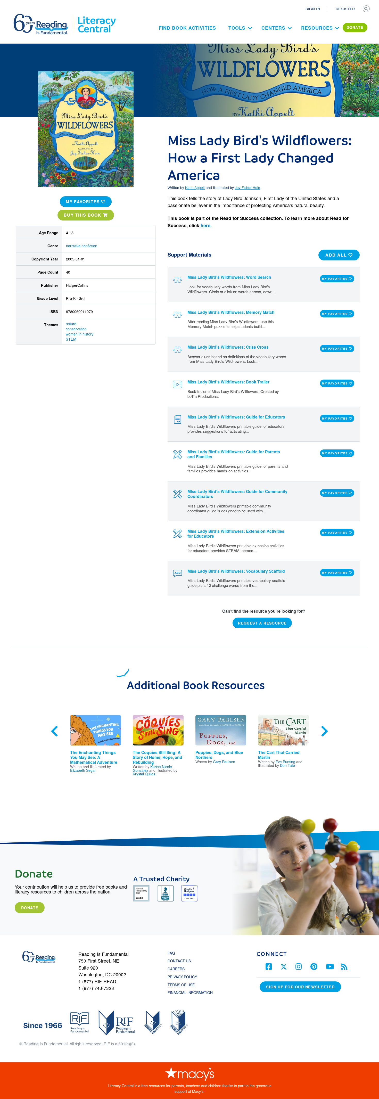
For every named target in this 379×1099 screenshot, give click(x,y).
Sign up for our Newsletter (300, 986)
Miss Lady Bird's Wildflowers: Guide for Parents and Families (233, 454)
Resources (317, 27)
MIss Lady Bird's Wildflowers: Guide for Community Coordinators (237, 493)
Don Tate (287, 765)
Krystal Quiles (144, 773)
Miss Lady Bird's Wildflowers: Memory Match (231, 312)
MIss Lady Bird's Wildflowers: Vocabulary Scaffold (236, 571)
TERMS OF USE (184, 984)
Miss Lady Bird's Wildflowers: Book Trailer (228, 382)
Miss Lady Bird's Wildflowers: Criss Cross (228, 347)
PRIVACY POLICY (182, 976)
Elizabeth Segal (82, 770)
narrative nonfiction (81, 245)
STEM (71, 339)
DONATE (355, 27)
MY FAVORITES (83, 201)
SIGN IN (313, 8)
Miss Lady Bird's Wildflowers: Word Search (229, 277)
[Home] (44, 16)
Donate (29, 907)
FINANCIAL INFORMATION (190, 992)
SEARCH (366, 9)
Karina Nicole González (152, 768)
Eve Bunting (285, 761)
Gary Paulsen (224, 761)
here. (206, 225)
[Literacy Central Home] (96, 16)
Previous (54, 731)
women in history (79, 334)
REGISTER (345, 8)
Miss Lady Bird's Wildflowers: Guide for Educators (236, 417)
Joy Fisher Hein (247, 187)
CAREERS (176, 968)
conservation (76, 328)
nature (71, 323)
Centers (273, 27)
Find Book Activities (187, 27)
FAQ (171, 953)
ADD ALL (336, 255)
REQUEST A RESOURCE (262, 622)
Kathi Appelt (195, 187)
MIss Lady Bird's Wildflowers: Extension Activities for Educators (235, 533)
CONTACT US (181, 960)
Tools (237, 27)
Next (324, 731)
